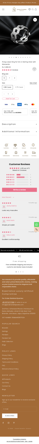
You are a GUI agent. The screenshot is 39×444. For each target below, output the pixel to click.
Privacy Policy (7, 355)
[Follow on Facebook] (3, 423)
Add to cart (10, 99)
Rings (4, 345)
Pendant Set (6, 338)
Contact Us (6, 386)
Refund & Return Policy (10, 369)
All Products (6, 379)
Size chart (33, 83)
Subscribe (9, 416)
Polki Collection (7, 341)
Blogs (4, 389)
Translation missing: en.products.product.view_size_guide (19, 440)
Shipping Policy (7, 359)
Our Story (5, 383)
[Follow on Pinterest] (14, 423)
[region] (19, 261)
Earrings (5, 331)
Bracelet (5, 328)
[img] (6, 203)
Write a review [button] (19, 190)
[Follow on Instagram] (8, 423)
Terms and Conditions (10, 362)
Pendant (5, 335)
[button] (6, 70)
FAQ (3, 365)
